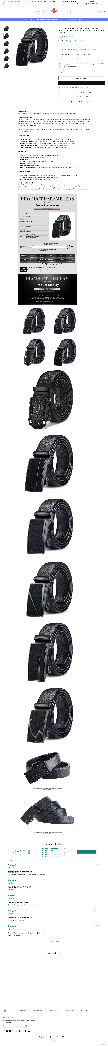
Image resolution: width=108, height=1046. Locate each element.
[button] (62, 37)
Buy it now (82, 83)
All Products (43, 1)
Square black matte (83, 59)
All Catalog (35, 1)
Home (5, 1)
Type (60, 46)
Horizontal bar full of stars (68, 50)
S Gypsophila (86, 54)
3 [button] (54, 942)
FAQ (22, 1)
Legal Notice (84, 1010)
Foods (71, 11)
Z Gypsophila (64, 54)
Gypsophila (75, 54)
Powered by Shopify (54, 1040)
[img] (12, 865)
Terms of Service (38, 1010)
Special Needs (52, 1)
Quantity (62, 70)
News (4, 3)
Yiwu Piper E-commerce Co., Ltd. (73, 26)
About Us (10, 1)
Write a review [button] (86, 852)
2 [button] (51, 942)
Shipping (68, 41)
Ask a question (81, 96)
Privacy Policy (23, 1010)
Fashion (36, 11)
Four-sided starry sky (67, 59)
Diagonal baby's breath (88, 50)
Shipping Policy (54, 1010)
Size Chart (28, 1)
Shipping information (81, 92)
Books (63, 11)
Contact (17, 1)
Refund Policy (69, 1010)
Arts (43, 11)
